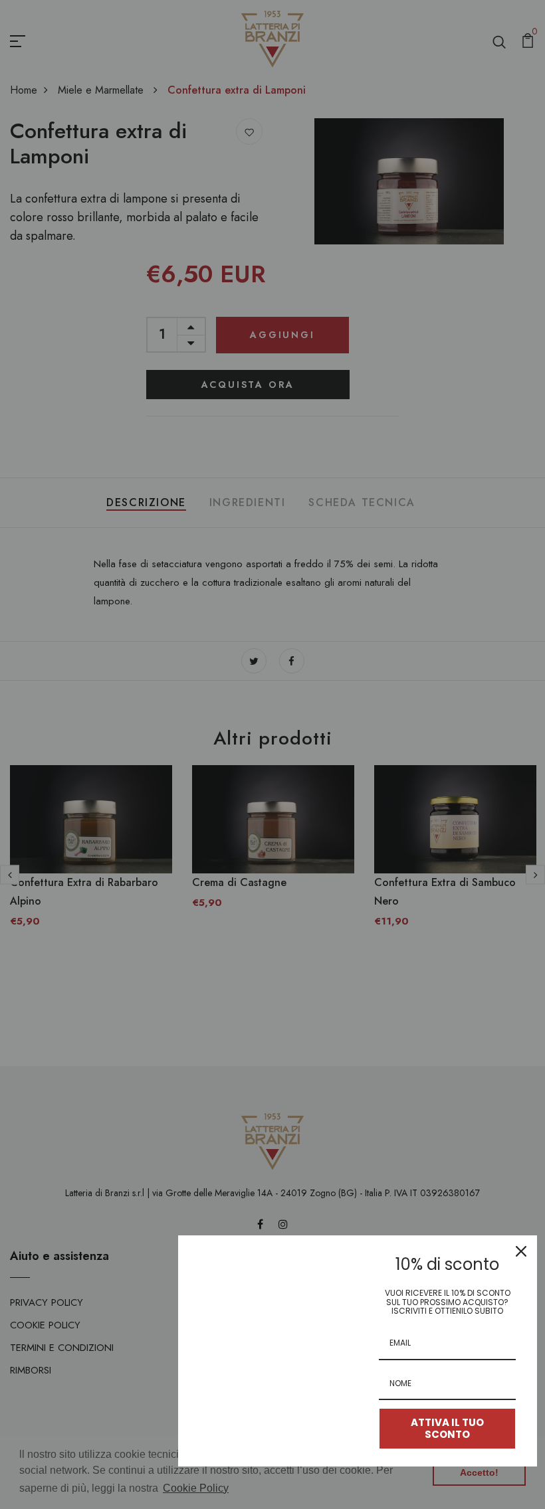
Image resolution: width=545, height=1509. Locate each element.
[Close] (521, 1251)
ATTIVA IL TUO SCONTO (447, 1428)
